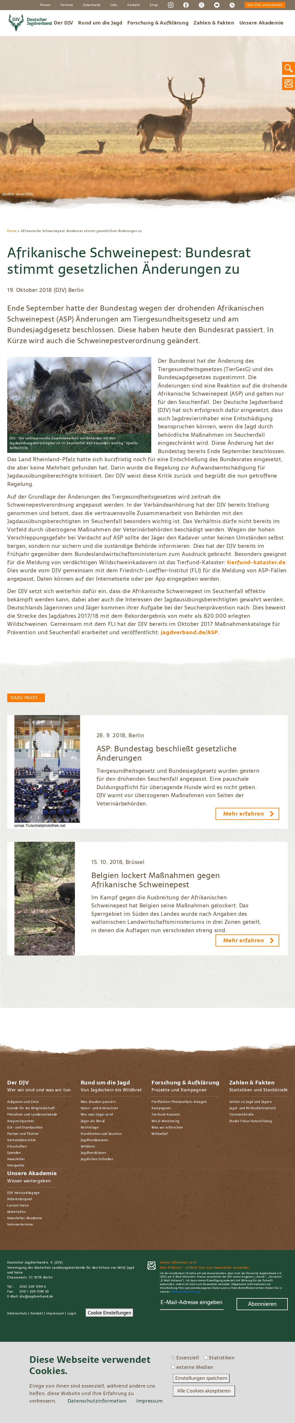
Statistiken (222, 1358)
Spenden (14, 1152)
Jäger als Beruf (93, 1121)
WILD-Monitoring (166, 1121)
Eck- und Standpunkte (25, 1127)
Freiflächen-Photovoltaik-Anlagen (179, 1101)
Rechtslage (90, 1127)
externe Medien (195, 1367)
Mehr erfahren (243, 813)
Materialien (16, 1211)
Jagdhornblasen (93, 1152)
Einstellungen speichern (201, 1378)
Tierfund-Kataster (166, 1114)
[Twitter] (201, 4)
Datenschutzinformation (97, 1401)
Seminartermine (20, 1224)
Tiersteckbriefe (241, 1114)
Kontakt (133, 4)
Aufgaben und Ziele (23, 1101)
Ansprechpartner (20, 1121)
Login (71, 1313)
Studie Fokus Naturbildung (250, 1121)
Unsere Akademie (261, 23)
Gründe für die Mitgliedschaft (31, 1108)
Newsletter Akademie (24, 1218)
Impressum (55, 1313)
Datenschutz (17, 1313)
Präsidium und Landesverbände (32, 1114)
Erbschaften (17, 1146)
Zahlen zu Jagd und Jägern (250, 1101)
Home (12, 230)
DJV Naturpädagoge (23, 1192)
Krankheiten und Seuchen (101, 1133)
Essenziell (187, 1358)
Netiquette (15, 1165)
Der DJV (63, 23)
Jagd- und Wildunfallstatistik (252, 1108)
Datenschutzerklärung (185, 1292)
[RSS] (232, 4)
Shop (154, 4)
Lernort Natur (18, 1205)
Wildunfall (160, 1133)
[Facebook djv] (186, 4)
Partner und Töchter (23, 1133)
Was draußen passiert (98, 1101)
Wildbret (88, 1146)
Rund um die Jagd (100, 23)
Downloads (92, 4)
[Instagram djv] (170, 4)
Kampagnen (161, 1108)
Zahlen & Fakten (214, 23)
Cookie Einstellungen (109, 1312)
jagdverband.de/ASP (189, 632)
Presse (45, 4)
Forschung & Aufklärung (158, 23)
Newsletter (16, 1159)
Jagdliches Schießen (97, 1159)
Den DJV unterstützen (264, 4)
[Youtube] (217, 4)
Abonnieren (262, 1303)
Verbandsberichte (21, 1140)
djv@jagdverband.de (36, 1296)
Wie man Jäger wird (97, 1114)
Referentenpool (19, 1199)
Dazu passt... (26, 697)
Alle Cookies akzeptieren (204, 1391)
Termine (66, 4)
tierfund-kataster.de (256, 562)
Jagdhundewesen (94, 1140)
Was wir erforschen (167, 1127)
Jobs (114, 4)
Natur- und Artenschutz (99, 1108)
